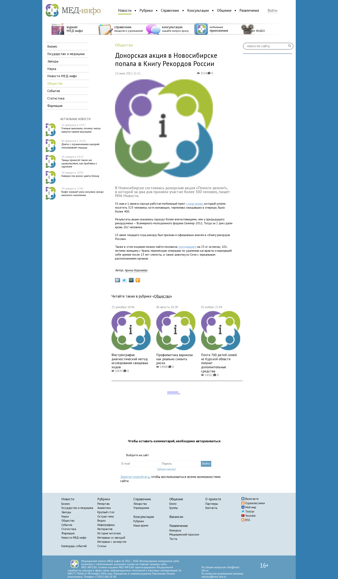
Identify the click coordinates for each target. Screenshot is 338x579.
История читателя (109, 533)
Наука (65, 516)
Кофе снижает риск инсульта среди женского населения (82, 192)
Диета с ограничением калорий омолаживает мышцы (80, 144)
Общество (68, 520)
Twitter (249, 511)
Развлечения (249, 10)
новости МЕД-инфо (62, 76)
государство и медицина (65, 54)
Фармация (68, 533)
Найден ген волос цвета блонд (80, 174)
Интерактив (104, 529)
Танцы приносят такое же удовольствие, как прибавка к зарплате (79, 161)
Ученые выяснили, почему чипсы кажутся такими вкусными (81, 128)
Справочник (170, 10)
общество (55, 83)
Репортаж (103, 504)
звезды (52, 61)
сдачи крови (194, 203)
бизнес (52, 46)
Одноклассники (255, 503)
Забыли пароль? (166, 468)
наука (51, 68)
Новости (124, 10)
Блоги (172, 504)
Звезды (66, 512)
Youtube (250, 515)
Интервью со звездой (111, 537)
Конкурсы (175, 530)
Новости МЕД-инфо (73, 537)
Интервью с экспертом (111, 542)
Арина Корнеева (136, 270)
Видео (101, 520)
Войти (272, 10)
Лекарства (140, 504)
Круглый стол (105, 512)
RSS (247, 520)
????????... (173, 392)
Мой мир (250, 507)
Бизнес (65, 504)
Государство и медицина (77, 508)
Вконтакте (252, 499)
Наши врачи (140, 525)
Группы (173, 508)
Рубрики (146, 10)
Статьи (101, 546)
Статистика (68, 529)
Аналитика (104, 508)
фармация (54, 105)
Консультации (198, 10)
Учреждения (141, 508)
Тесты (173, 539)
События (66, 525)
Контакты (211, 508)
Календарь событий (74, 546)
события (53, 91)
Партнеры (211, 504)
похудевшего (187, 247)
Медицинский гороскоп (184, 534)
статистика (55, 98)
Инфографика (106, 525)
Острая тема (105, 516)
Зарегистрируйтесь (135, 476)
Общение (224, 10)
